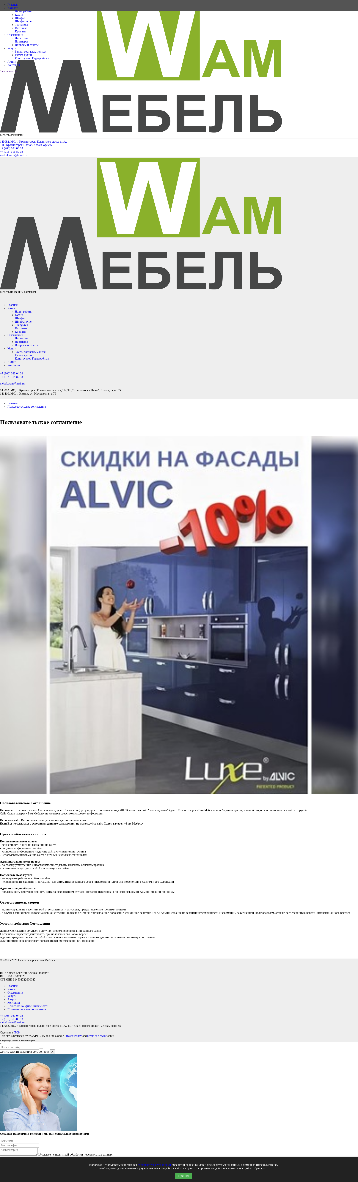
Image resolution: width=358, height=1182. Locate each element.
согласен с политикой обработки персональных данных (76, 1154)
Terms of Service (97, 1035)
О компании (15, 34)
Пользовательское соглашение (26, 406)
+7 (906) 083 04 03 (11, 148)
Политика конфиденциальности (27, 1006)
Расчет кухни (23, 54)
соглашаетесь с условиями (154, 1164)
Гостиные (21, 28)
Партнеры (21, 41)
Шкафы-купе (23, 21)
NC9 (17, 1032)
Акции (11, 61)
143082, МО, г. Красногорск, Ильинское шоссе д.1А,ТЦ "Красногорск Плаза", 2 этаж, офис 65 (33, 143)
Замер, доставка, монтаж (30, 51)
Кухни (19, 14)
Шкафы (20, 18)
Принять (183, 1176)
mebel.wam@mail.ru (13, 155)
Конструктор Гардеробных (32, 58)
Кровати (20, 31)
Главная (12, 4)
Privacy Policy (73, 1035)
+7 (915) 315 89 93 (11, 151)
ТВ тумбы (21, 24)
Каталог (12, 8)
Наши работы (23, 11)
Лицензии (21, 38)
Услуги (11, 48)
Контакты (13, 65)
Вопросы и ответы (27, 44)
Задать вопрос (9, 71)
